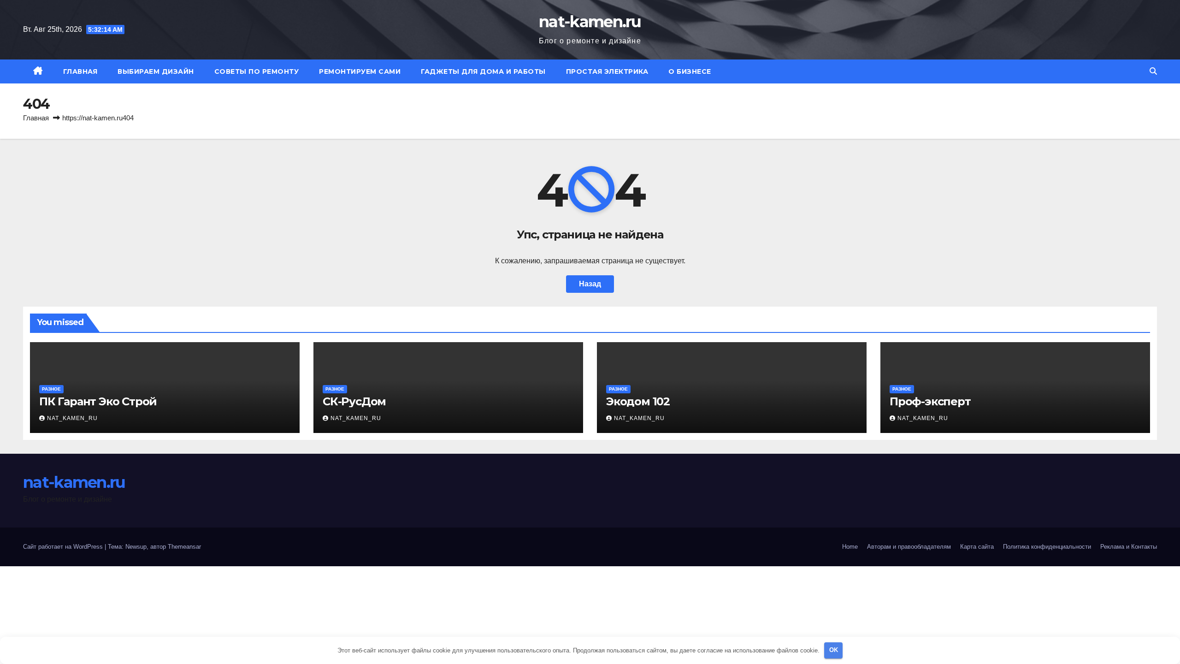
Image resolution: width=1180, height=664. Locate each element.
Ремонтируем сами (360, 71)
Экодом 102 (638, 401)
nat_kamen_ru (72, 418)
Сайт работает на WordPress (64, 546)
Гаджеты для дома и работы (483, 71)
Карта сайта (977, 546)
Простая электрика (607, 71)
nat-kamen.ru (590, 21)
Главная (80, 71)
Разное (51, 388)
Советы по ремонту (256, 71)
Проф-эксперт (930, 401)
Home (850, 546)
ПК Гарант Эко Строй (98, 401)
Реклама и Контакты (1128, 546)
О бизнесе (689, 71)
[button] (1153, 71)
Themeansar (184, 546)
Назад (590, 284)
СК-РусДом (354, 401)
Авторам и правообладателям (909, 546)
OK (833, 649)
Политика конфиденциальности (1047, 546)
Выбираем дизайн (156, 71)
